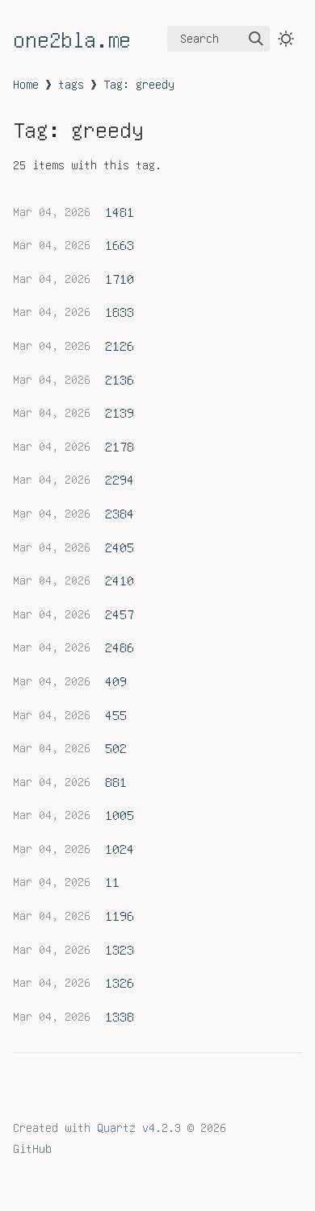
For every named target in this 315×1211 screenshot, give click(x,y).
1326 (119, 982)
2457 (119, 613)
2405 (119, 546)
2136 (119, 379)
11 (112, 881)
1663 (119, 244)
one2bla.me (72, 39)
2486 (119, 646)
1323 (119, 949)
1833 (119, 311)
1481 (119, 211)
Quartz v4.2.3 (139, 1127)
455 (116, 714)
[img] (256, 38)
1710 (119, 278)
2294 (119, 479)
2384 (119, 513)
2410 (119, 579)
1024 (119, 848)
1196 (119, 915)
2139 (119, 412)
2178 (119, 446)
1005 (119, 814)
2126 (119, 345)
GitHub (32, 1148)
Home (26, 83)
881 (116, 781)
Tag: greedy (138, 83)
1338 (119, 1016)
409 (116, 680)
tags (71, 83)
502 (116, 747)
